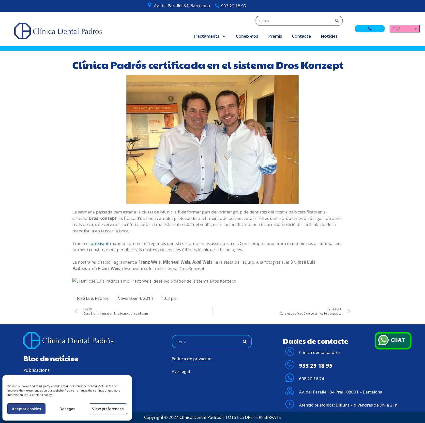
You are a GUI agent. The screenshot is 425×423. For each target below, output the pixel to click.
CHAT (398, 339)
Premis (275, 36)
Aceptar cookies (26, 409)
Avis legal (181, 371)
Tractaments (206, 36)
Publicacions (36, 370)
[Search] (337, 20)
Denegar (67, 409)
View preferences (108, 409)
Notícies (329, 36)
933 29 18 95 (233, 6)
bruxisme (100, 243)
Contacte (301, 36)
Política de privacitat (192, 359)
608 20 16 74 (311, 378)
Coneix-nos (247, 36)
